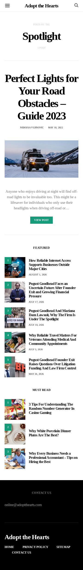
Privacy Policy (35, 547)
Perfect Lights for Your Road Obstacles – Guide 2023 (41, 97)
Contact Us (21, 552)
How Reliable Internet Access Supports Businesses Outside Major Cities (50, 264)
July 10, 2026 (36, 325)
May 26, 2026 (36, 374)
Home (9, 547)
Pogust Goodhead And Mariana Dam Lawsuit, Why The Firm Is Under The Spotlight (52, 315)
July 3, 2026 (36, 349)
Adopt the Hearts (41, 6)
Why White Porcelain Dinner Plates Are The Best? (50, 433)
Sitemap (63, 547)
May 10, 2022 (55, 127)
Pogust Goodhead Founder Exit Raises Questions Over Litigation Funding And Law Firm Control (52, 364)
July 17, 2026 (36, 302)
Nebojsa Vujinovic (32, 127)
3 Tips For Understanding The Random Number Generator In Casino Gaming (51, 408)
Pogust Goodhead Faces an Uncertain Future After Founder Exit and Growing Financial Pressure (52, 290)
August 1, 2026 (38, 274)
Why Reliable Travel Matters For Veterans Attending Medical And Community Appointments (53, 339)
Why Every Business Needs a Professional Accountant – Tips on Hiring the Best (53, 457)
